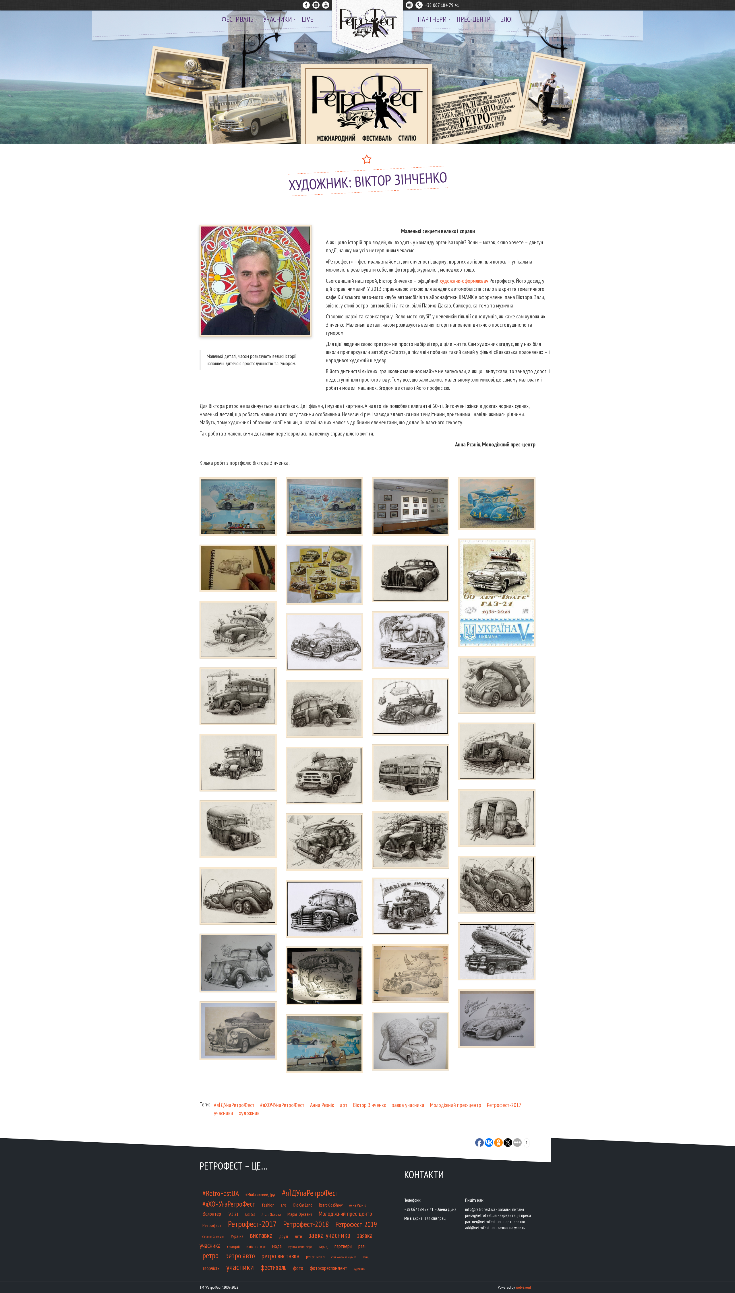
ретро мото (315, 1256)
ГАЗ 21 (233, 1214)
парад (323, 1246)
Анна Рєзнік (322, 1105)
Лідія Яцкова (271, 1214)
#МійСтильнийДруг (260, 1194)
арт (343, 1105)
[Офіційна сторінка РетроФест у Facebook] (306, 4)
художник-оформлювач (464, 280)
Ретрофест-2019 (356, 1224)
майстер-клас (256, 1246)
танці (366, 1257)
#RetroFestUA (220, 1193)
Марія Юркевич (299, 1214)
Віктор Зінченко (369, 1105)
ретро (210, 1255)
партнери (343, 1246)
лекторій (233, 1246)
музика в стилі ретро (300, 1247)
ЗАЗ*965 (250, 1214)
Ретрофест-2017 (504, 1105)
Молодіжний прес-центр (455, 1105)
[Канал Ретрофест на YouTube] (325, 4)
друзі (283, 1236)
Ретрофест (211, 1225)
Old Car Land (302, 1205)
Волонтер (211, 1213)
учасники (223, 1113)
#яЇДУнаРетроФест (234, 1105)
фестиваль (273, 1267)
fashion (268, 1205)
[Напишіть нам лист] (409, 4)
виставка (261, 1235)
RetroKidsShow (331, 1205)
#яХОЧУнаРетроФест (282, 1105)
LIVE (283, 1205)
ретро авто (240, 1255)
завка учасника (408, 1105)
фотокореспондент (328, 1268)
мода (277, 1246)
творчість (211, 1268)
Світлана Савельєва (213, 1237)
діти (298, 1236)
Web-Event (523, 1287)
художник (249, 1113)
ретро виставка (280, 1255)
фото (298, 1267)
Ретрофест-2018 (306, 1224)
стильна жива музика (343, 1257)
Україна (237, 1236)
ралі (361, 1246)
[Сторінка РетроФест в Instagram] (316, 4)
